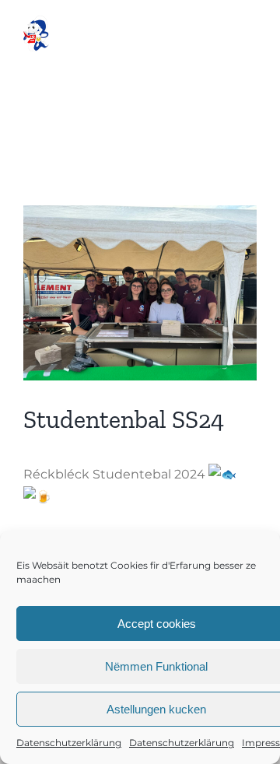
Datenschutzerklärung (68, 742)
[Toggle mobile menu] (248, 35)
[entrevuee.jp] (140, 292)
